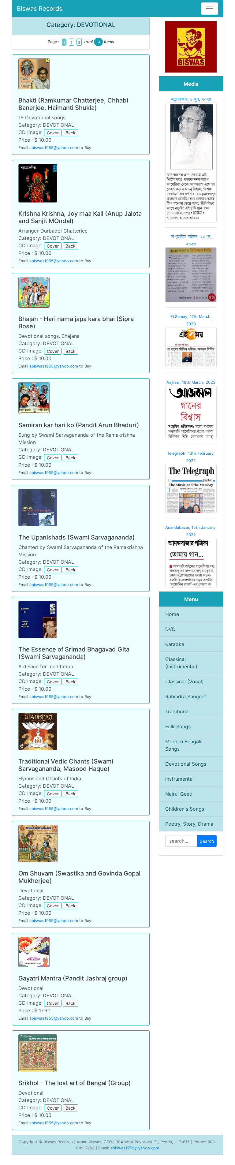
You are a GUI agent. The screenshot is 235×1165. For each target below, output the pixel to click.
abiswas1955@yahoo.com (53, 147)
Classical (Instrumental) (181, 663)
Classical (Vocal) (184, 681)
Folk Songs (178, 726)
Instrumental (179, 779)
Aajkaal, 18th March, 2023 (190, 382)
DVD (170, 629)
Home (172, 614)
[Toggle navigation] (209, 8)
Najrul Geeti (178, 794)
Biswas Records (39, 8)
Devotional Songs (185, 764)
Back (70, 132)
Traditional (177, 711)
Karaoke (174, 644)
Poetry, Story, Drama (189, 824)
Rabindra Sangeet (185, 696)
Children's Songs (184, 809)
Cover (53, 132)
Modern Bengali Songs (183, 745)
